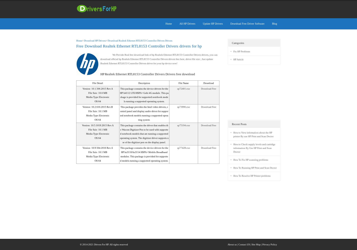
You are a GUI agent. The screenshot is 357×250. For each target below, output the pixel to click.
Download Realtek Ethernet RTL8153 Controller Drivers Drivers (140, 40)
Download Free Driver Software (247, 23)
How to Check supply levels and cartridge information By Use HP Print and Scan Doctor (254, 148)
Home (168, 23)
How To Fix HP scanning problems (250, 159)
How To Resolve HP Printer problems (252, 175)
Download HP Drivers (95, 40)
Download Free (208, 88)
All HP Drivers (187, 23)
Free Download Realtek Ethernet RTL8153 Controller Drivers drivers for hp (139, 46)
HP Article (238, 59)
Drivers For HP (101, 244)
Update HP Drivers (213, 23)
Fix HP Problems (241, 51)
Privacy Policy (269, 244)
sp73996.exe (183, 107)
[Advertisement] (213, 8)
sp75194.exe (183, 125)
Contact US (244, 244)
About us (232, 244)
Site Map (256, 244)
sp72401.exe (183, 88)
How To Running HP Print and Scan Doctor (255, 167)
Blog (274, 23)
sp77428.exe (183, 148)
